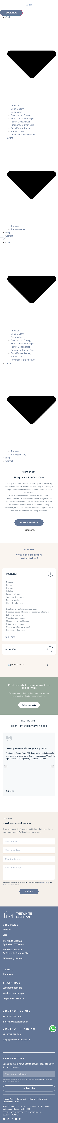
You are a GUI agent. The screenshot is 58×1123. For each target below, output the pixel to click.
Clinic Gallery (17, 109)
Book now (11, 12)
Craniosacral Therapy (21, 115)
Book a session (29, 522)
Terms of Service (9, 885)
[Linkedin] (8, 1119)
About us (15, 105)
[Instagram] (12, 1119)
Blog (7, 232)
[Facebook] (4, 1119)
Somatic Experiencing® (22, 118)
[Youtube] (16, 1119)
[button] (29, 239)
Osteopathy (16, 112)
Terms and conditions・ (27, 1099)
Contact (9, 236)
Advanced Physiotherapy (23, 135)
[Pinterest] (20, 1119)
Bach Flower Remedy (21, 128)
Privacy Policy (44, 882)
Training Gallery (18, 229)
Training (15, 226)
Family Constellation (20, 122)
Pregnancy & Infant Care (22, 125)
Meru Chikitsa (17, 131)
